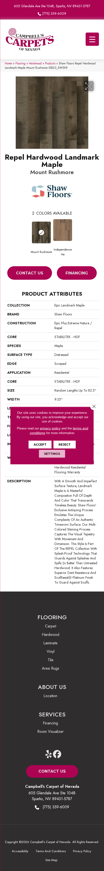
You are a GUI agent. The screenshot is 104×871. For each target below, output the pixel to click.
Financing (77, 273)
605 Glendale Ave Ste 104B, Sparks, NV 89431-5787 (52, 6)
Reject (65, 444)
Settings (52, 454)
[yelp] (49, 754)
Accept (40, 444)
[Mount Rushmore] (41, 232)
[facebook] (57, 754)
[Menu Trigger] (92, 39)
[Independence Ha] (62, 230)
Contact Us (29, 273)
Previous (7, 230)
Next (96, 230)
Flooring (20, 63)
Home (8, 63)
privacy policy (50, 428)
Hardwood (35, 63)
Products (50, 63)
